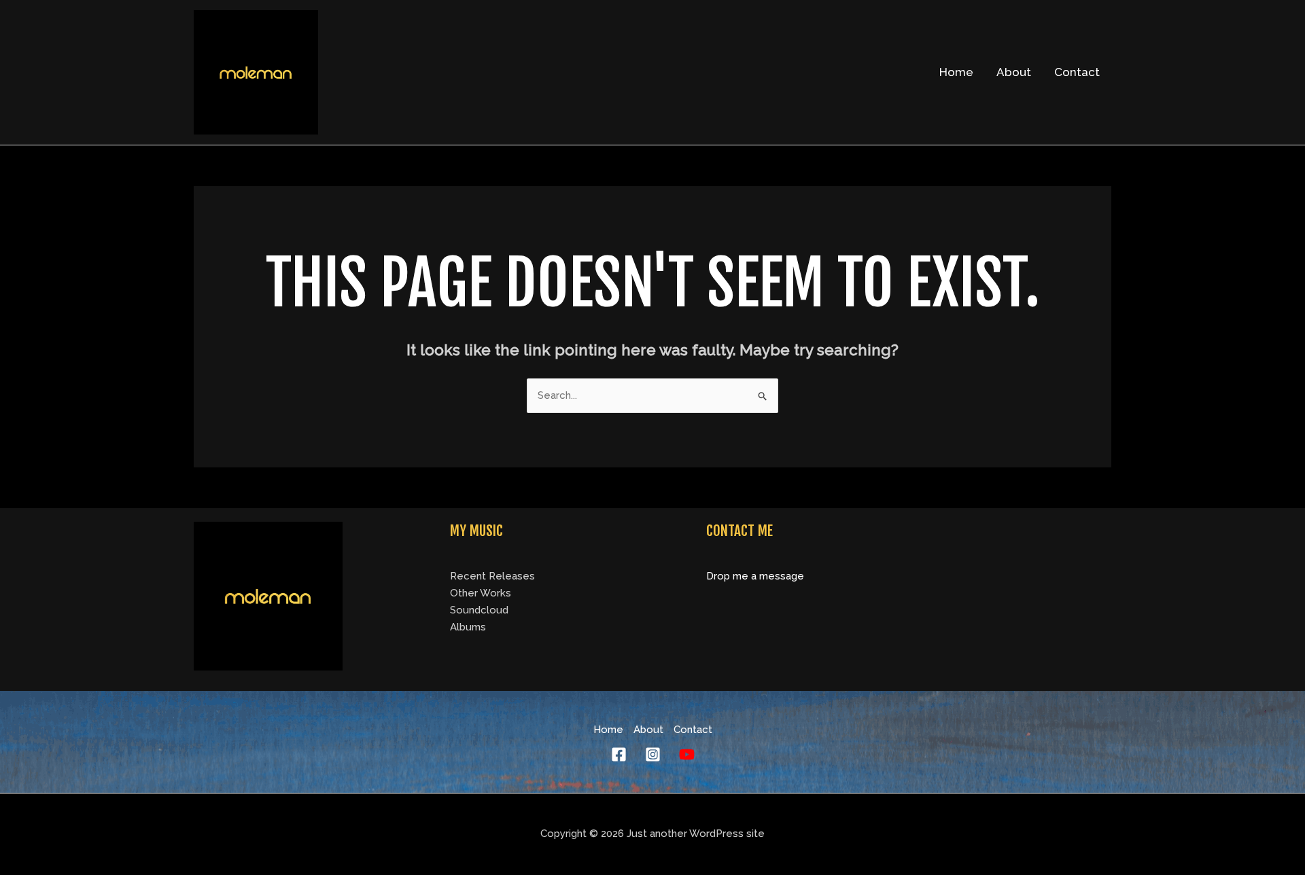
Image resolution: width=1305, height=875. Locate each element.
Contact (1077, 72)
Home (956, 72)
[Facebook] (619, 754)
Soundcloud (479, 610)
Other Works (480, 593)
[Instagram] (653, 754)
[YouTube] (687, 754)
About (1013, 72)
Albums (468, 627)
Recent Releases (492, 576)
